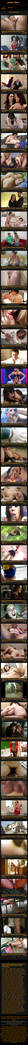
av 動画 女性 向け (19, 1018)
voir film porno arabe (15, 1011)
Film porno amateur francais (6, 1028)
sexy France (10, 1036)
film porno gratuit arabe (8, 983)
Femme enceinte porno (9, 1037)
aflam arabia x (12, 968)
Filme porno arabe (17, 1028)
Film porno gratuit (11, 1039)
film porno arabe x (16, 978)
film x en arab (9, 993)
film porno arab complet (19, 974)
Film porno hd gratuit (22, 1027)
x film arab (13, 1012)
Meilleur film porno (18, 1036)
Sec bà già (23, 1016)
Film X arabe (11, 1021)
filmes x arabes (20, 1000)
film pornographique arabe (13, 988)
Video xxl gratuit (9, 1041)
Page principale (3, 8)
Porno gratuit (16, 1031)
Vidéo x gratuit (6, 1035)
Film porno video (17, 1040)
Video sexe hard (4, 1032)
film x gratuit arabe (9, 996)
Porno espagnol (23, 1031)
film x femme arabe (14, 994)
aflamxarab (12, 970)
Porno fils (15, 1027)
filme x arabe (16, 999)
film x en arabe (16, 993)
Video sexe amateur (4, 1038)
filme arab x (18, 997)
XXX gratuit (17, 1037)
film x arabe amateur (13, 992)
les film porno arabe (16, 1003)
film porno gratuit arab (18, 982)
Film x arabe (14, 2)
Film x (18, 1033)
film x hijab (17, 996)
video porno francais (18, 1029)
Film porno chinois (9, 1027)
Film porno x (19, 1030)
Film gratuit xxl (24, 1028)
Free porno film (16, 1017)
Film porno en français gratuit (7, 1029)
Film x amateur (22, 1035)
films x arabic (14, 1001)
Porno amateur (12, 1038)
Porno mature (7, 1033)
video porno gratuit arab (8, 1008)
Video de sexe (23, 1037)
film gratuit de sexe (9, 1031)
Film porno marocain (13, 1035)
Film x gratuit (11, 1032)
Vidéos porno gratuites (19, 1032)
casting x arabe (9, 971)
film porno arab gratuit (7, 975)
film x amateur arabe (11, 990)
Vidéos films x (6, 1030)
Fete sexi (14, 1018)
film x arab (19, 990)
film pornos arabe (13, 989)
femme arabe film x (18, 971)
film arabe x (15, 972)
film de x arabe (9, 974)
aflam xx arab (5, 970)
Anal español (17, 1016)
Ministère (10, 7)
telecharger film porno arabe (16, 1007)
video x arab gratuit (19, 1008)
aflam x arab (20, 968)
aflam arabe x (5, 968)
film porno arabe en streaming (14, 977)
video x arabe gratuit (7, 1010)
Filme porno (22, 1033)
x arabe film (7, 1012)
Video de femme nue (6, 1026)
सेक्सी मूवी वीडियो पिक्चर (10, 1016)
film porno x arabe (13, 986)
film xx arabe (11, 997)
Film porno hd (13, 1033)
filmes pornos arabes (11, 1000)
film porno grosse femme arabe (13, 985)
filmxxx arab (21, 1001)
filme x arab (9, 999)
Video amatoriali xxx (7, 1018)
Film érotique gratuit (20, 1038)
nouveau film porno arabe (12, 1006)
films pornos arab (6, 1001)
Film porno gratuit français (19, 1041)
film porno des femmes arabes (13, 981)
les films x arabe (12, 1004)
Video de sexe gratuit (15, 1026)
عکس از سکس (3, 1016)
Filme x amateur (13, 1030)
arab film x (18, 970)
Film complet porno (9, 1040)
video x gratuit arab (17, 1010)
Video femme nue (19, 1039)
